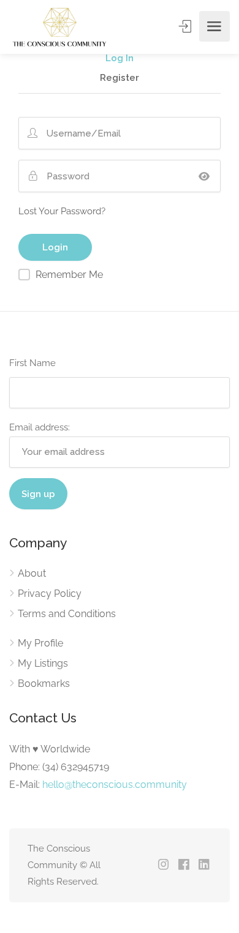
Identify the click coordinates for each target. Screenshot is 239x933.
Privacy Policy (50, 593)
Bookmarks (44, 683)
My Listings (43, 663)
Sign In (186, 26)
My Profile (40, 643)
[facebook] (183, 865)
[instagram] (163, 865)
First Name (32, 363)
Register (119, 78)
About (32, 573)
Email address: (39, 427)
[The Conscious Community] (58, 26)
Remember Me (69, 274)
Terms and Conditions (67, 614)
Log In (119, 59)
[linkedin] (203, 865)
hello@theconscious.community (114, 784)
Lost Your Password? (61, 211)
